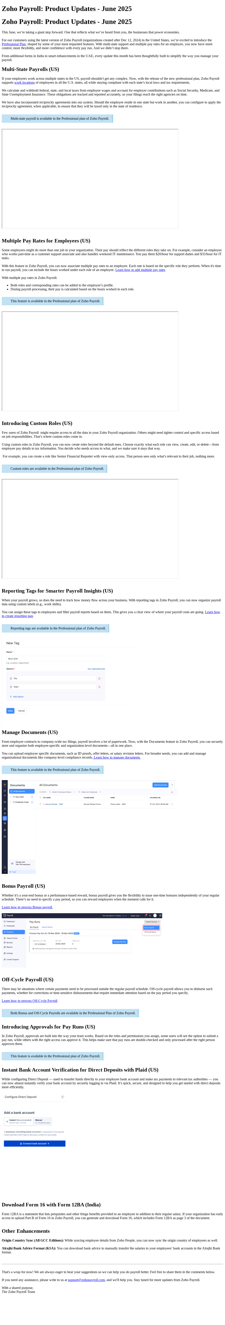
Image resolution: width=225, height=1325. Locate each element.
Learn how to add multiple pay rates (140, 270)
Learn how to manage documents (117, 757)
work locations (24, 82)
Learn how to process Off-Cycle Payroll (29, 1001)
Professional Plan (14, 44)
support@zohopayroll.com (86, 1280)
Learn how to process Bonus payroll (27, 907)
